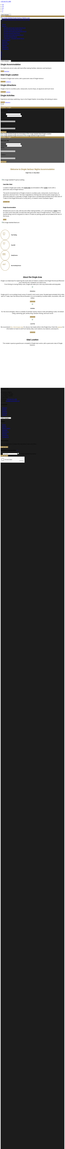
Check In (3, 114)
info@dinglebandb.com (13, 401)
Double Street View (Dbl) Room (13, 30)
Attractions (5, 44)
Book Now (6, 71)
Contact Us (5, 49)
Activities (4, 42)
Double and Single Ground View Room (15, 31)
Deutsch (4, 408)
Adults (2, 118)
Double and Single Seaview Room (14, 35)
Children (3, 125)
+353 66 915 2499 (6, 1)
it (2, 11)
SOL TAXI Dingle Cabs (16, 327)
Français (4, 413)
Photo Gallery (6, 40)
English (4, 409)
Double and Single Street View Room (15, 28)
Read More (32, 301)
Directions (5, 47)
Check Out (4, 116)
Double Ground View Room (12, 33)
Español (4, 411)
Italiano (4, 415)
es (3, 8)
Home (4, 24)
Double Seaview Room (10, 37)
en (3, 6)
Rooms (4, 26)
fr (2, 10)
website (60, 327)
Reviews (4, 45)
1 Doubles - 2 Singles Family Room (14, 38)
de (3, 4)
